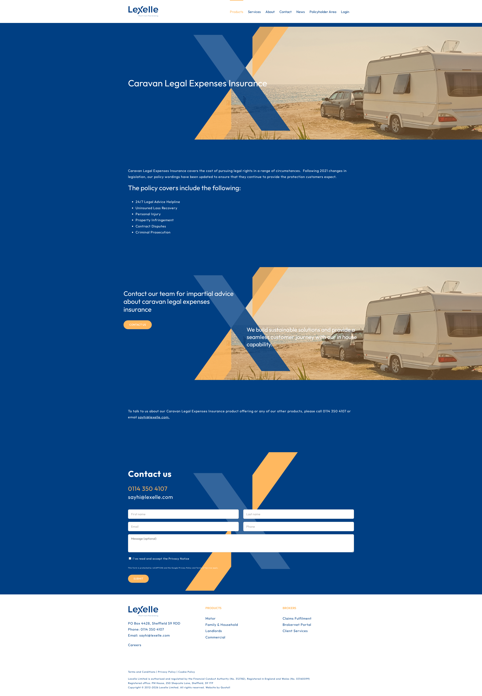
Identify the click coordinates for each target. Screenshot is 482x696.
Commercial (215, 637)
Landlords (213, 631)
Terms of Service (204, 568)
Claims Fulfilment (297, 618)
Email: (133, 635)
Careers (134, 645)
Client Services (295, 631)
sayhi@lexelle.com (153, 417)
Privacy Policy (185, 568)
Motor (210, 618)
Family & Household (221, 624)
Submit (138, 578)
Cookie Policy (186, 671)
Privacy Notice (179, 558)
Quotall (225, 687)
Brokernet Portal (297, 624)
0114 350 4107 (334, 411)
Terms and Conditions (142, 671)
